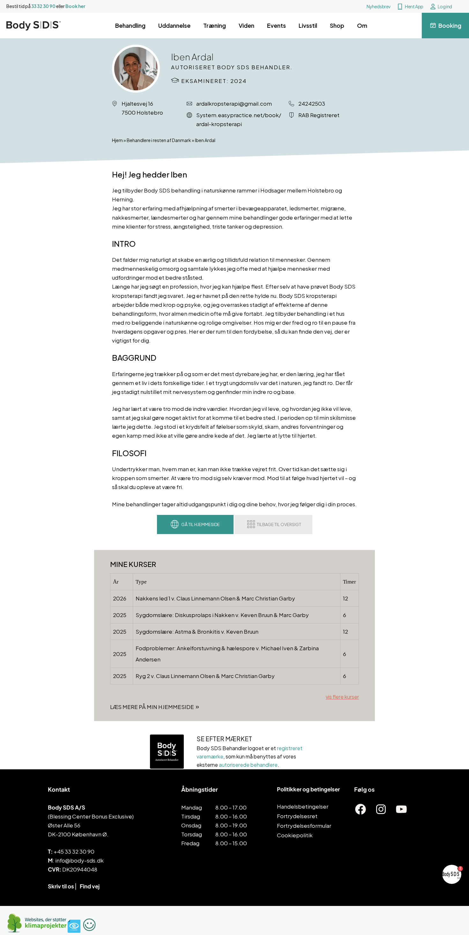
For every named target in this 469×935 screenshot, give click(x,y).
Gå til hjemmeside (200, 524)
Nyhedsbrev (379, 6)
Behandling (130, 25)
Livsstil (308, 25)
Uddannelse (174, 25)
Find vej (90, 886)
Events (276, 25)
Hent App (414, 6)
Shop (337, 25)
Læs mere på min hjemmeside (152, 706)
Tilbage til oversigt (279, 524)
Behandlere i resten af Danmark (159, 140)
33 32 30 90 (43, 6)
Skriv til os (61, 886)
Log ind (445, 6)
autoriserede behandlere (248, 764)
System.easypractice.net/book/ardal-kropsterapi (238, 119)
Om (362, 25)
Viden (246, 25)
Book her (75, 6)
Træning (214, 25)
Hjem (117, 140)
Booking (449, 25)
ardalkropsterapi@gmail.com (234, 103)
